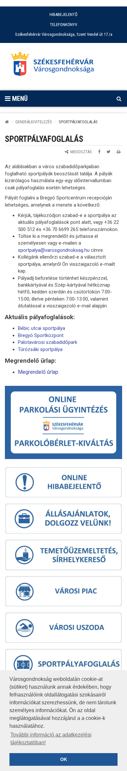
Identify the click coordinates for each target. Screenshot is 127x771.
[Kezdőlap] (7, 121)
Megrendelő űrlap (38, 372)
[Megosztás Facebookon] (99, 151)
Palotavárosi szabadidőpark (47, 342)
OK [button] (63, 759)
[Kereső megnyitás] (119, 98)
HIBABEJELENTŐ (63, 14)
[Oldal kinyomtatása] (118, 151)
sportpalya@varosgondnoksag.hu (54, 250)
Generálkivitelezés (33, 121)
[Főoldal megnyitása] (55, 65)
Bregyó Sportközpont (41, 335)
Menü (19, 98)
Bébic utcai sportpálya (41, 328)
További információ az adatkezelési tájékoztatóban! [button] (51, 738)
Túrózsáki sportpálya (40, 349)
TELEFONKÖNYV (63, 24)
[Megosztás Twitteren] (108, 151)
